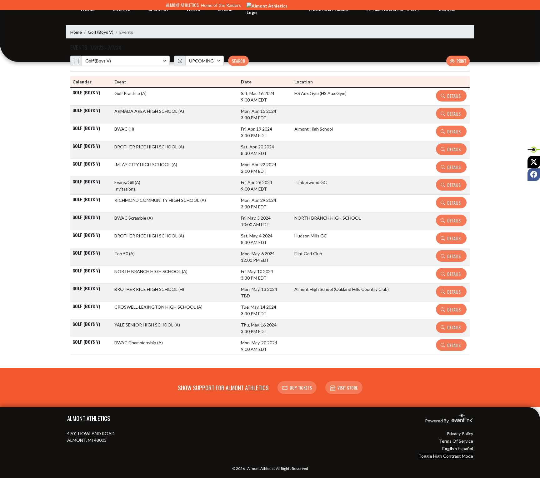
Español (465, 448)
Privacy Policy (460, 433)
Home (76, 32)
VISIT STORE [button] (348, 387)
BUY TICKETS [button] (301, 387)
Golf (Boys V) (100, 32)
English (449, 448)
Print (461, 60)
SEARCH (238, 60)
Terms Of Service (456, 441)
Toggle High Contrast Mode (445, 456)
